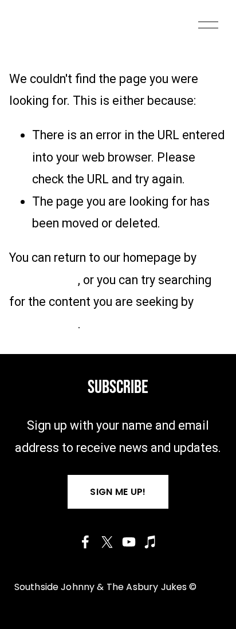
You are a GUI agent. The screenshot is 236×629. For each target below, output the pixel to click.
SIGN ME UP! (118, 491)
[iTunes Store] (151, 542)
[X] (107, 542)
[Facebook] (85, 542)
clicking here (43, 280)
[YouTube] (129, 542)
